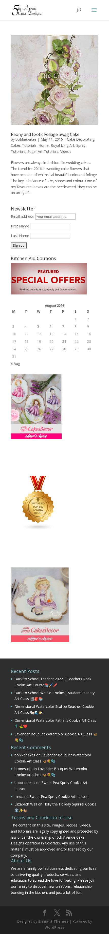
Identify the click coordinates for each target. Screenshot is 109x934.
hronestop (22, 768)
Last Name (20, 235)
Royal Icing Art (62, 145)
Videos (65, 151)
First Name (20, 226)
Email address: (23, 216)
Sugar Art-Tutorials (42, 151)
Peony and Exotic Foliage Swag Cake (45, 134)
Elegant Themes (53, 921)
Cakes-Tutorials (24, 145)
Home (44, 145)
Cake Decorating (80, 139)
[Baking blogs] (38, 529)
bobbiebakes (26, 139)
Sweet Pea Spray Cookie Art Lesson (59, 796)
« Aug (15, 363)
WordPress (54, 927)
